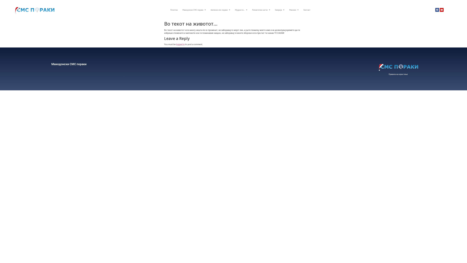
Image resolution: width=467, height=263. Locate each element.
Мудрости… (240, 10)
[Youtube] (442, 10)
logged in (180, 44)
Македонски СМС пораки (192, 10)
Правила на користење (398, 74)
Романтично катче (260, 10)
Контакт (306, 10)
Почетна (174, 10)
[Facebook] (437, 10)
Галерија (278, 10)
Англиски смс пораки (219, 10)
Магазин (292, 10)
